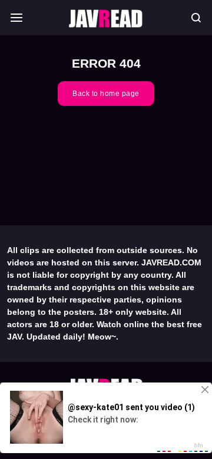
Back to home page (106, 93)
